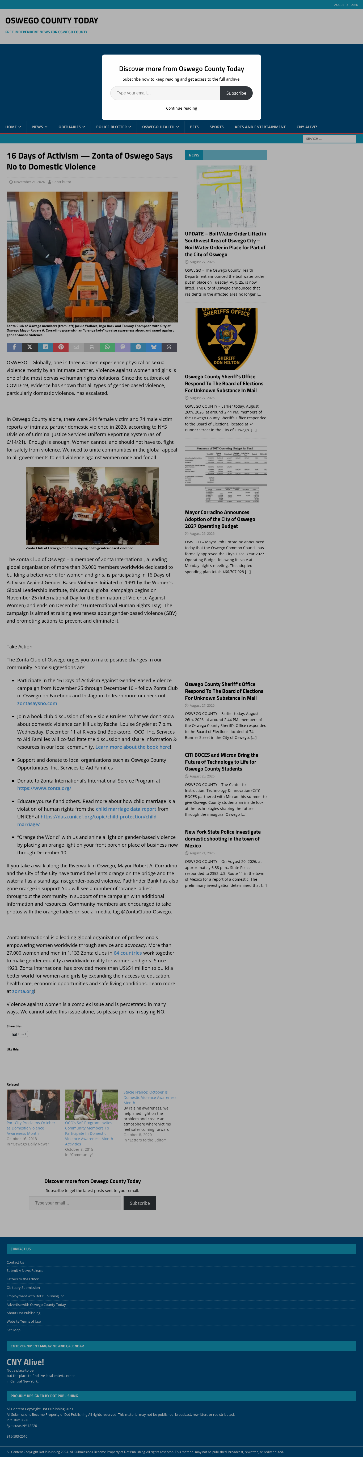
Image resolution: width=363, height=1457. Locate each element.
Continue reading (181, 108)
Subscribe (236, 93)
